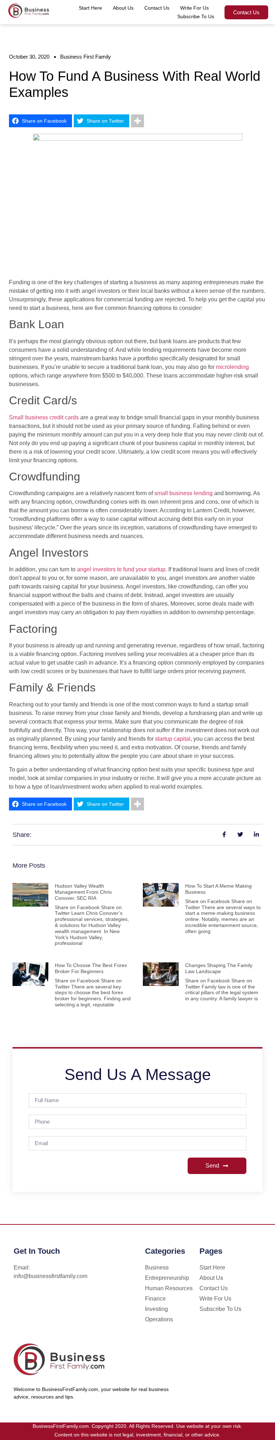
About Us (123, 8)
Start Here (90, 8)
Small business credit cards (44, 417)
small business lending (183, 493)
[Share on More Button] (137, 120)
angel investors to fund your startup (121, 569)
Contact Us (156, 8)
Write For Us (194, 8)
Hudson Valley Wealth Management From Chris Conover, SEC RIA (83, 892)
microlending (232, 367)
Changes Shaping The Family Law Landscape (218, 968)
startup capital (172, 739)
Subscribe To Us (195, 16)
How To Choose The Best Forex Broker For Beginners (91, 968)
